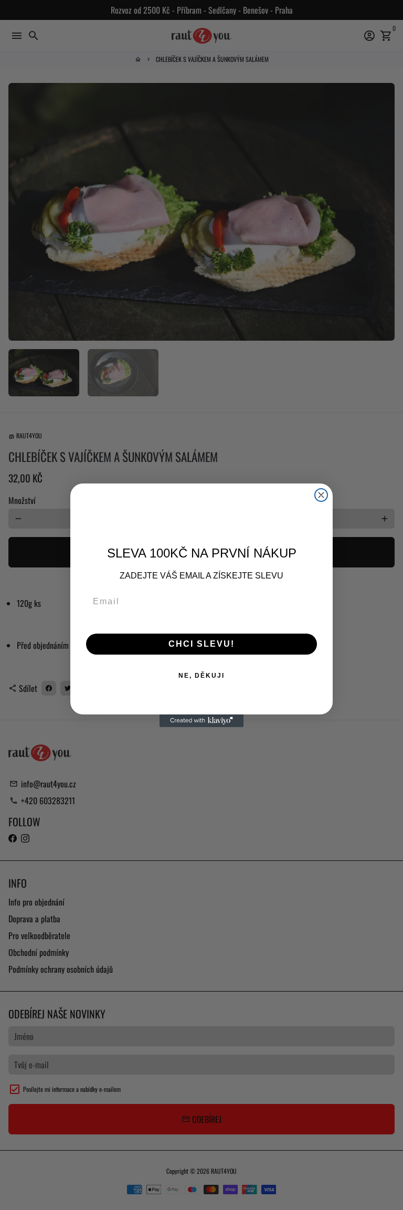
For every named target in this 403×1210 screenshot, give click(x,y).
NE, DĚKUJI (201, 675)
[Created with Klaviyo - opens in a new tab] (201, 720)
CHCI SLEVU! (201, 643)
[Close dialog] (321, 495)
